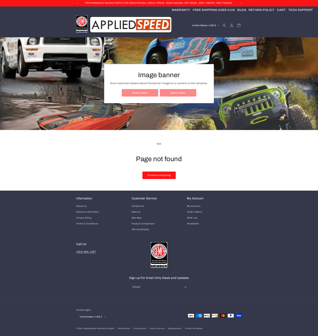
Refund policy (124, 328)
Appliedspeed (90, 328)
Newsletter (193, 223)
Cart (281, 10)
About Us (81, 206)
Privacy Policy (84, 218)
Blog (241, 10)
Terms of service (157, 328)
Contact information (194, 328)
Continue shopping (159, 175)
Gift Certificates (140, 229)
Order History (194, 212)
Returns (136, 212)
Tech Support (300, 10)
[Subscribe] (185, 287)
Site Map (137, 218)
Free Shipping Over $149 (214, 10)
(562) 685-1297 (86, 251)
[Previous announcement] (77, 3)
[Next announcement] (240, 3)
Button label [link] (139, 92)
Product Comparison (143, 223)
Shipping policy (175, 328)
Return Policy (261, 10)
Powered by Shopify (105, 328)
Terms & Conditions (87, 223)
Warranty (181, 10)
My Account (193, 206)
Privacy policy (139, 328)
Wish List (192, 218)
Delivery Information (87, 212)
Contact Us (138, 206)
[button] (224, 25)
